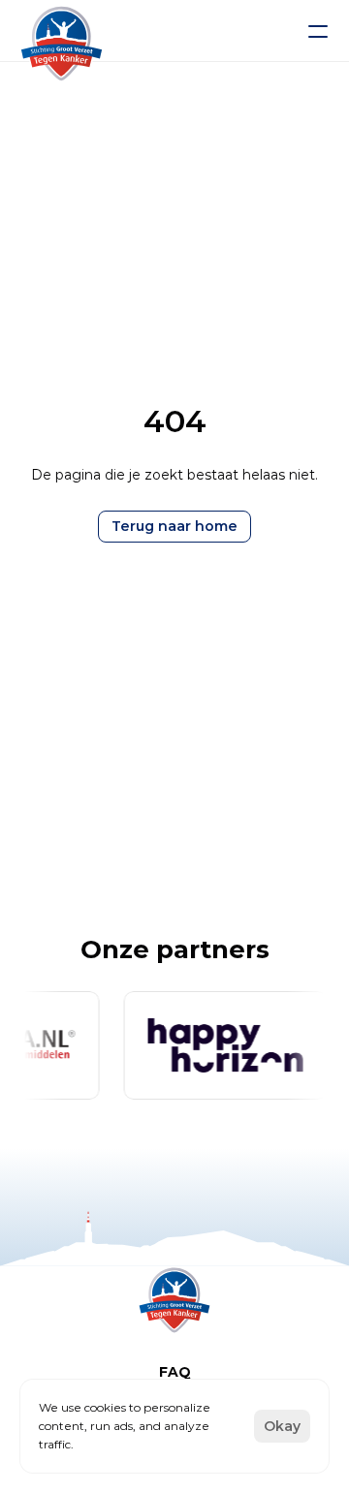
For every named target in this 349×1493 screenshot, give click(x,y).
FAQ (175, 1372)
